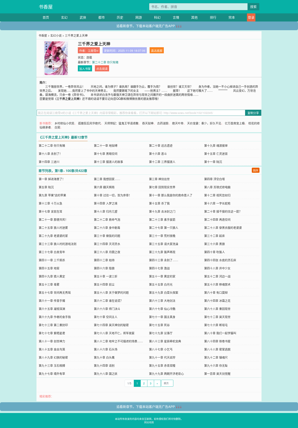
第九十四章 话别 (104, 365)
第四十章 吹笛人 (214, 252)
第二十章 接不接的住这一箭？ (223, 211)
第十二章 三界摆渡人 (162, 162)
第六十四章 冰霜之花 (217, 300)
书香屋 (46, 6)
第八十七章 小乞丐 (161, 349)
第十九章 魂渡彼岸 (216, 145)
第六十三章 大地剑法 (162, 300)
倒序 (255, 170)
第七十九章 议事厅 (161, 333)
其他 (194, 17)
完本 (231, 17)
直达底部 (156, 50)
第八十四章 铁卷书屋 (217, 341)
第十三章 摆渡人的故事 (108, 162)
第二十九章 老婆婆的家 (53, 236)
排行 (213, 17)
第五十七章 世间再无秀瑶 (55, 292)
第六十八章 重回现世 (217, 309)
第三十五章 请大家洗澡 (163, 244)
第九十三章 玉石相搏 (52, 365)
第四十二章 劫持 (104, 260)
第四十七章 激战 (159, 268)
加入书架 (85, 69)
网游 (138, 17)
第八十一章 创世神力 (52, 341)
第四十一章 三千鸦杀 (52, 260)
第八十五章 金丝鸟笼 (52, 349)
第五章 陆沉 (46, 187)
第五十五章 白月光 (161, 284)
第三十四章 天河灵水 (107, 244)
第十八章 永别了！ (50, 153)
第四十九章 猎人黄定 (52, 276)
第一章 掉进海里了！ (52, 179)
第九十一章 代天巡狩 (162, 357)
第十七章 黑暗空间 (105, 153)
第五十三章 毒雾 (49, 284)
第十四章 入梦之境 (105, 203)
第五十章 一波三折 (105, 276)
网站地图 (149, 422)
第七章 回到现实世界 (162, 187)
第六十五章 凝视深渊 (52, 309)
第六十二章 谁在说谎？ (108, 300)
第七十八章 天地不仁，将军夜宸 (114, 333)
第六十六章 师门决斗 (107, 309)
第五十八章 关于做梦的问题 (111, 292)
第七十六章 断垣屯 (216, 325)
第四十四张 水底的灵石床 (220, 260)
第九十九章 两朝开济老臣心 (166, 373)
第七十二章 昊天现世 (217, 317)
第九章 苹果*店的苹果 (52, 195)
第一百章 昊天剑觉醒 (217, 373)
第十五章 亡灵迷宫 (216, 153)
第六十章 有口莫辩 (216, 292)
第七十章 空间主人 (105, 317)
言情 (176, 17)
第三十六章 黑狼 (214, 244)
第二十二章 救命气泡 (107, 219)
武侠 (83, 17)
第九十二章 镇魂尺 (216, 357)
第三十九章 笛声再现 (162, 252)
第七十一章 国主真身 (162, 317)
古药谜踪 (162, 123)
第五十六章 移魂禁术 (217, 284)
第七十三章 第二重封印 (53, 325)
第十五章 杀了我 (159, 203)
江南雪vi (93, 50)
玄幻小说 (56, 35)
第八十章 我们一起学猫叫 (220, 333)
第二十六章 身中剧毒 (107, 227)
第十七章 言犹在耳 (50, 211)
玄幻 (64, 17)
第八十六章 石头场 (105, 349)
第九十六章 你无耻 (216, 365)
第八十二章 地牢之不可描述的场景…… (118, 341)
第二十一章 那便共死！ (53, 219)
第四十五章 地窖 (49, 268)
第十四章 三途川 (49, 162)
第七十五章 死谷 (159, 325)
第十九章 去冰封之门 (162, 211)
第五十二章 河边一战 (217, 276)
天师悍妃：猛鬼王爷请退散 (121, 123)
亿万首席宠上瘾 (235, 123)
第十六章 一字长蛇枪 (217, 203)
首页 (46, 17)
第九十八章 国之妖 (105, 373)
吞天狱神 (147, 123)
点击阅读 (102, 69)
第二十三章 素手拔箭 (162, 219)
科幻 (157, 17)
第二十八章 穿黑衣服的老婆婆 (223, 227)
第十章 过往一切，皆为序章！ (113, 195)
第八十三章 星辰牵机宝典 (165, 341)
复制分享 (253, 113)
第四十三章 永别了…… (163, 260)
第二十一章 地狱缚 (105, 145)
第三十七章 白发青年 (52, 252)
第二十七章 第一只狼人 (163, 227)
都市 (101, 17)
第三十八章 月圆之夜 (107, 252)
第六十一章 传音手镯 (52, 300)
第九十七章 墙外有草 (52, 373)
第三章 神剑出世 (159, 179)
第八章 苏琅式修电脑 (217, 187)
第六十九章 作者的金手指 (55, 317)
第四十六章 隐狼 (104, 268)
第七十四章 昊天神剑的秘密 (111, 325)
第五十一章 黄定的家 (162, 276)
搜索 (253, 6)
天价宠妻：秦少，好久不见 (204, 123)
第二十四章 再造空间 (217, 219)
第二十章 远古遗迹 (161, 145)
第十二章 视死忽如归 (217, 195)
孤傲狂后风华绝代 (89, 123)
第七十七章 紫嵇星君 (52, 333)
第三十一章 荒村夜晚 (162, 236)
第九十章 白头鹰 (104, 357)
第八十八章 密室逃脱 (217, 349)
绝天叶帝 (177, 123)
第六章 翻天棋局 (104, 187)
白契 (57, 127)
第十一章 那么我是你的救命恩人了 (170, 195)
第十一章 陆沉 (213, 162)
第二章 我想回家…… (107, 179)
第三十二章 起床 (214, 236)
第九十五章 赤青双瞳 (162, 365)
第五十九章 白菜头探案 (163, 292)
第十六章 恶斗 (158, 153)
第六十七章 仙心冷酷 (162, 309)
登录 (251, 17)
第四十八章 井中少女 (217, 268)
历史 (120, 17)
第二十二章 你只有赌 (105, 62)
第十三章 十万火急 (50, 203)
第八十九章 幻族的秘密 (53, 357)
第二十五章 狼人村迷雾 (53, 227)
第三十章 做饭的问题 (107, 236)
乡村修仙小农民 (64, 123)
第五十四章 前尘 (104, 284)
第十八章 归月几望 (105, 211)
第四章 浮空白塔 (214, 179)
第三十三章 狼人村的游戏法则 (57, 244)
